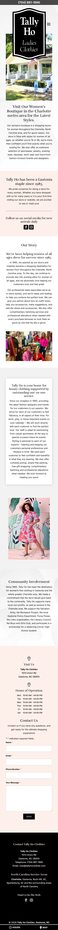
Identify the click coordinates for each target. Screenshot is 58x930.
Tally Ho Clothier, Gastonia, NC (33, 922)
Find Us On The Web (29, 895)
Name (9, 742)
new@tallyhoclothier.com (32, 865)
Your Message (13, 782)
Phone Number (13, 769)
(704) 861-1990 (29, 2)
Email (9, 756)
